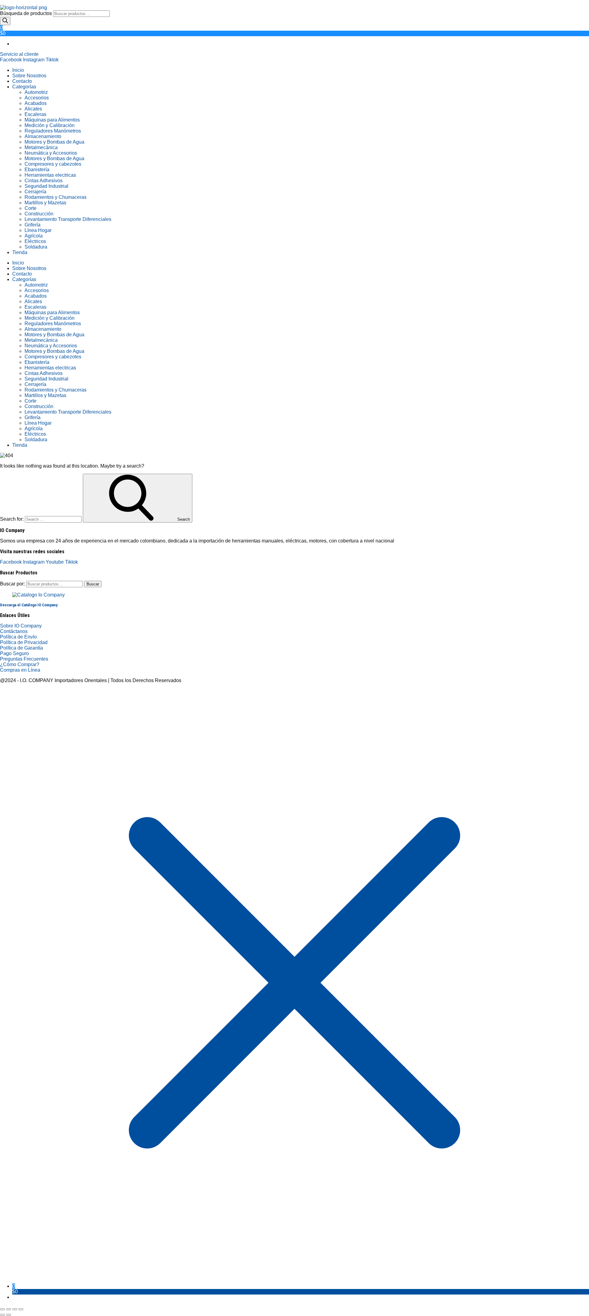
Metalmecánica (41, 147)
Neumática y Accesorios (51, 153)
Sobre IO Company (21, 625)
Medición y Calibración (50, 125)
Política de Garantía (21, 647)
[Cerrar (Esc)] (20, 1309)
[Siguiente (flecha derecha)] (8, 1315)
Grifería (32, 224)
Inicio (18, 70)
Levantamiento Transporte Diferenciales (68, 219)
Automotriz (36, 92)
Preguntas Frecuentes (24, 659)
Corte (31, 208)
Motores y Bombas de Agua (54, 142)
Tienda (19, 252)
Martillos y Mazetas (45, 202)
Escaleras (35, 114)
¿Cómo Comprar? (19, 664)
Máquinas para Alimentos (52, 119)
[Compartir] (14, 1309)
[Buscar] (5, 21)
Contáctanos (14, 631)
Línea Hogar (38, 230)
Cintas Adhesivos (44, 180)
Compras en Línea (20, 670)
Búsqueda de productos (26, 13)
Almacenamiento (43, 136)
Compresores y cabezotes (53, 164)
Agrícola (34, 235)
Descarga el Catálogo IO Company (29, 605)
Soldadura (36, 246)
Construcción (39, 213)
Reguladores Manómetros (53, 130)
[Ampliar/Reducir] (2, 1309)
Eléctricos (35, 241)
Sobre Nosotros (29, 75)
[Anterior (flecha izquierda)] (2, 1315)
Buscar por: (12, 583)
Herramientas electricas (50, 175)
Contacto (22, 81)
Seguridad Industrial (46, 186)
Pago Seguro (14, 653)
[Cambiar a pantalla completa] (8, 1309)
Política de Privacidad (24, 642)
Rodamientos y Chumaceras (56, 197)
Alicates (33, 108)
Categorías (24, 86)
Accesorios (37, 97)
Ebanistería (37, 169)
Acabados (36, 103)
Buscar (93, 584)
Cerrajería (35, 191)
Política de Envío (18, 636)
